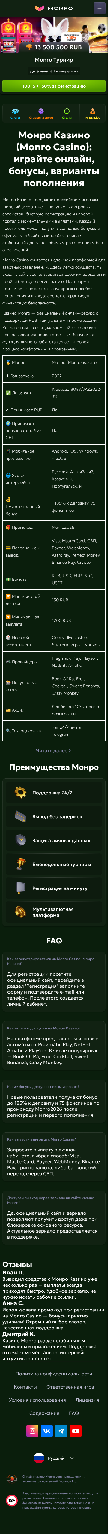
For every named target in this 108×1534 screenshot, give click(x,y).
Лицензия (87, 1400)
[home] (54, 8)
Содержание (44, 1413)
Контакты (25, 1387)
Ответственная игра (70, 1387)
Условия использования (37, 1400)
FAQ (74, 1413)
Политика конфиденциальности (54, 1374)
